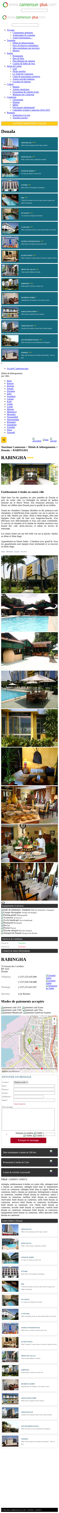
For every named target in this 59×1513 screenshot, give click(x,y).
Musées (16, 50)
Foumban (11, 396)
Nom (4, 1086)
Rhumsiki (11, 422)
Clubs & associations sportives (26, 76)
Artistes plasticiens (21, 89)
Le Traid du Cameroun (23, 74)
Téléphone (6, 1097)
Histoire (16, 102)
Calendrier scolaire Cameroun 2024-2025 (31, 110)
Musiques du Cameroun (23, 94)
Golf (15, 69)
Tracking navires (20, 118)
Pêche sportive (19, 71)
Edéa (9, 394)
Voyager (10, 30)
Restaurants (18, 56)
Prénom (5, 1089)
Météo (15, 105)
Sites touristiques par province (26, 48)
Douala (10, 388)
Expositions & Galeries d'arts (26, 92)
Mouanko (11, 414)
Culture (10, 84)
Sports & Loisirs (14, 66)
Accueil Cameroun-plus (17, 368)
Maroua (10, 409)
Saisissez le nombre (24, 1133)
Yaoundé (11, 432)
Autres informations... (22, 38)
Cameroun (11, 97)
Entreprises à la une (21, 115)
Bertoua (10, 386)
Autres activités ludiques (24, 79)
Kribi (9, 401)
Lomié (10, 406)
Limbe (10, 404)
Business (11, 112)
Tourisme (11, 40)
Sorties (10, 53)
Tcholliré (11, 427)
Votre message (7, 1107)
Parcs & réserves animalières (25, 45)
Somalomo (12, 424)
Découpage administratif (24, 107)
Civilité (5, 1082)
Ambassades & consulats (24, 35)
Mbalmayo (12, 412)
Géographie (18, 99)
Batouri (10, 383)
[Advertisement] (29, 1478)
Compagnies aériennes (23, 32)
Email (4, 1100)
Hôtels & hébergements (23, 43)
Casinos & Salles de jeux (24, 63)
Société (5, 1093)
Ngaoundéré (12, 417)
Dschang (11, 391)
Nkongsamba (13, 419)
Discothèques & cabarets (24, 61)
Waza (9, 430)
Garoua (10, 399)
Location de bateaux (22, 81)
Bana (9, 381)
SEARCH (16, 10)
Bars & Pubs (18, 58)
